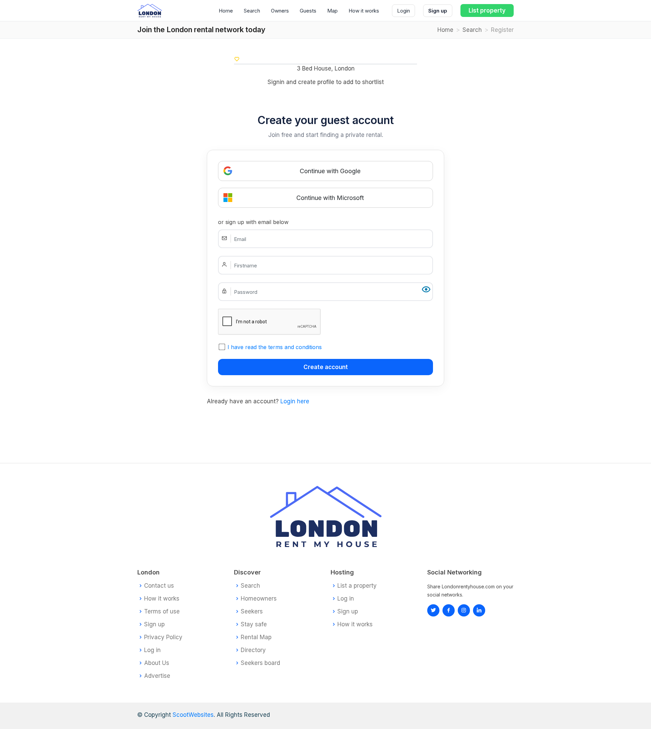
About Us (156, 663)
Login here (294, 401)
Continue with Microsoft (330, 197)
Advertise (157, 676)
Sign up (437, 10)
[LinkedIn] (464, 610)
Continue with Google (330, 171)
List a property (357, 586)
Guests (308, 10)
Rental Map (256, 637)
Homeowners (259, 599)
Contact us (159, 586)
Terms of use (162, 611)
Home (226, 10)
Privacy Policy (163, 637)
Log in (152, 650)
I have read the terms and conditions (275, 347)
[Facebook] (448, 610)
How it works (364, 10)
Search (252, 10)
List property (487, 10)
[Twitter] (433, 610)
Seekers (252, 611)
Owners (280, 10)
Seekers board (260, 663)
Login (403, 10)
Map (332, 10)
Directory (253, 650)
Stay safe (254, 624)
